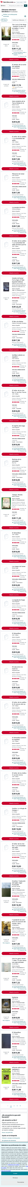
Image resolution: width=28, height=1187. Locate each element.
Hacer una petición (7, 1132)
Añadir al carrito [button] (14, 59)
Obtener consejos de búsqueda (11, 1138)
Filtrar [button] (5, 20)
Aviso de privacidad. (6, 1170)
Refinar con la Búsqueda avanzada (10, 15)
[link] (25, 16)
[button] (22, 56)
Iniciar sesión (20, 2)
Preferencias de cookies (13, 1164)
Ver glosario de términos (9, 1140)
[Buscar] (25, 5)
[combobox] (16, 5)
